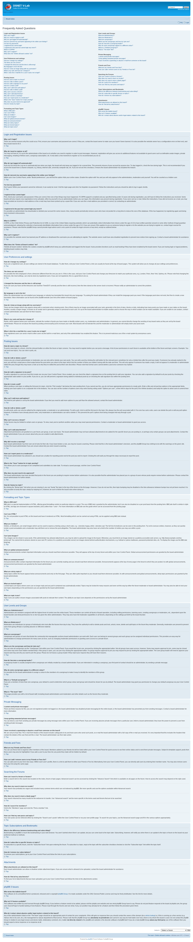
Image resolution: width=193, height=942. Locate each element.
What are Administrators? (106, 35)
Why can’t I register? (10, 51)
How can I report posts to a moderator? (16, 98)
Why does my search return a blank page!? (112, 80)
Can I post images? (10, 117)
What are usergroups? (105, 39)
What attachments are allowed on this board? (112, 102)
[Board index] (8, 6)
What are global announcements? (14, 119)
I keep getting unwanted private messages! (112, 58)
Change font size (187, 18)
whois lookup (150, 915)
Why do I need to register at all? (14, 37)
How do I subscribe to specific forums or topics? (113, 93)
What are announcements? (12, 121)
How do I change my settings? (13, 60)
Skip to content (8, 12)
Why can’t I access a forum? (13, 92)
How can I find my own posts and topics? (111, 84)
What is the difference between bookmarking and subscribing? (118, 91)
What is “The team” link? (106, 49)
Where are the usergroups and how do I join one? (114, 41)
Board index (10, 19)
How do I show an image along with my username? (20, 68)
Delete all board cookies (162, 935)
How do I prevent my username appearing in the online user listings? (25, 41)
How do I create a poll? (11, 85)
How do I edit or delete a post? (13, 81)
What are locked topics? (11, 125)
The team (151, 935)
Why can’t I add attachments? (13, 93)
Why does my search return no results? (111, 78)
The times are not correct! (12, 62)
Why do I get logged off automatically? (16, 39)
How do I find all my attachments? (109, 104)
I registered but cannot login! (13, 45)
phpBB (90, 939)
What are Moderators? (105, 37)
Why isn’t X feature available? (107, 113)
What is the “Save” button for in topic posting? (18, 100)
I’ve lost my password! (11, 43)
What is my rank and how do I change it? (17, 70)
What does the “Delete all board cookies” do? (18, 53)
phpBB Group (63, 894)
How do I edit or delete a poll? (13, 89)
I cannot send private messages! (108, 56)
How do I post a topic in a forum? (14, 79)
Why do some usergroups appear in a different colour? (115, 45)
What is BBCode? (9, 111)
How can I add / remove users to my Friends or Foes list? (116, 69)
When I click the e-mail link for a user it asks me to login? (22, 72)
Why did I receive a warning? (13, 95)
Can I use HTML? (9, 112)
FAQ (181, 22)
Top (7, 146)
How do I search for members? (108, 82)
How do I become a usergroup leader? (110, 43)
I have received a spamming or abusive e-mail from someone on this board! (122, 60)
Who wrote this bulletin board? (107, 111)
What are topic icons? (11, 127)
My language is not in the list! (13, 66)
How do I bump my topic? (12, 104)
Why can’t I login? (9, 35)
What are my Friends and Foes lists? (110, 67)
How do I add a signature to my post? (16, 83)
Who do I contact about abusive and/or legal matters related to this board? (121, 115)
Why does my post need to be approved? (17, 102)
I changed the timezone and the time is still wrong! (19, 64)
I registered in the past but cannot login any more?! (20, 47)
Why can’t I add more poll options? (15, 87)
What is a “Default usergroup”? (108, 47)
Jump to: (157, 930)
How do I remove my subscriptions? (109, 95)
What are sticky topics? (11, 123)
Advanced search (183, 9)
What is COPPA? (9, 49)
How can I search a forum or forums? (110, 76)
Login (187, 22)
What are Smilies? (9, 115)
